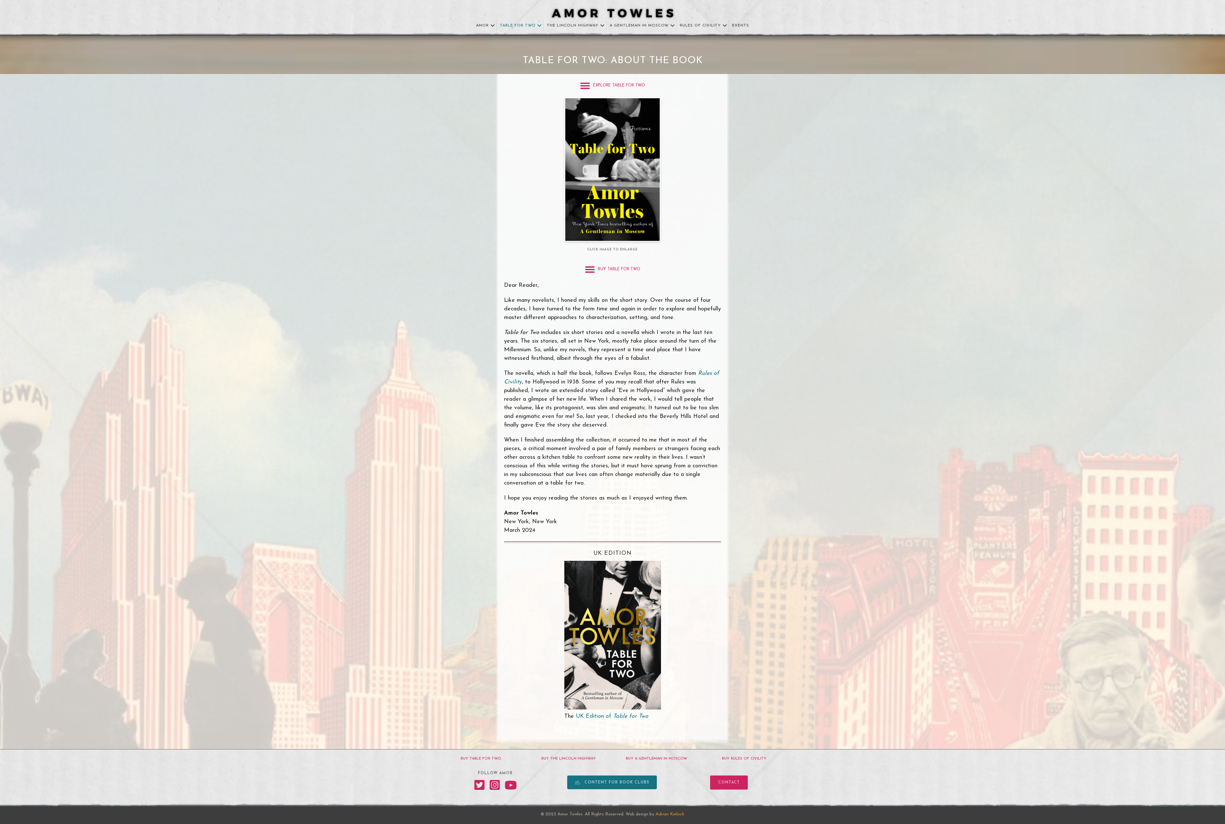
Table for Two (518, 25)
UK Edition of (612, 716)
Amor (482, 25)
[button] (492, 26)
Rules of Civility (700, 25)
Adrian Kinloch (670, 814)
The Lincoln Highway (572, 25)
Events (740, 25)
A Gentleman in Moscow (639, 25)
